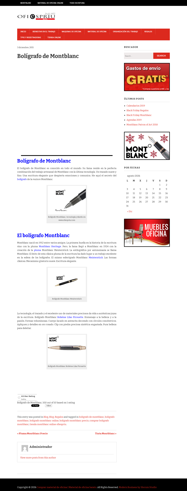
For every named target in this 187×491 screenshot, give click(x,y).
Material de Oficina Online (50, 3)
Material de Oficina (97, 32)
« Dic (129, 211)
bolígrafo (22, 179)
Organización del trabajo (125, 32)
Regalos (148, 32)
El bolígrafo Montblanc (43, 235)
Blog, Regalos (56, 417)
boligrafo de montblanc (91, 417)
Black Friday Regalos (137, 110)
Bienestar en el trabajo (44, 32)
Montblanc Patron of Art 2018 (142, 124)
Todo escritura (77, 3)
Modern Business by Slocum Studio (138, 487)
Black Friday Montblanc (139, 115)
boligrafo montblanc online (44, 420)
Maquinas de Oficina (71, 32)
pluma (37, 250)
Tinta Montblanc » (105, 433)
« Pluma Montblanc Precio (32, 433)
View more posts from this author (38, 457)
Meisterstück (96, 257)
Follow (48, 406)
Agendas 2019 (134, 120)
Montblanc (25, 3)
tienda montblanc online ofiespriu (48, 424)
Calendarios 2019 (136, 105)
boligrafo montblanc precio (74, 420)
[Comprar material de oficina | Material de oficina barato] (36, 17)
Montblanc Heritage (50, 246)
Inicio (23, 32)
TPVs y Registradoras (30, 37)
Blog (46, 417)
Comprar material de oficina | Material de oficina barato (66, 487)
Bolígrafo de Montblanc (44, 161)
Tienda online (54, 37)
